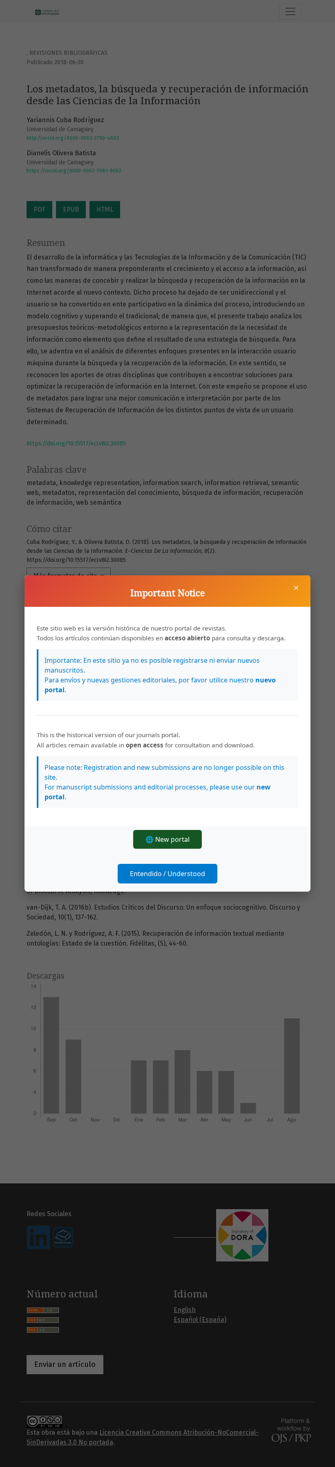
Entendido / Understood (167, 873)
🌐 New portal (167, 839)
